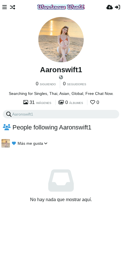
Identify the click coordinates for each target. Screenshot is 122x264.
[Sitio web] (61, 77)
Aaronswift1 (61, 69)
